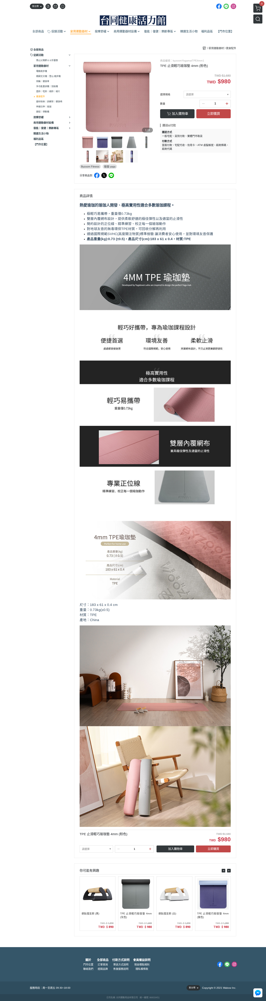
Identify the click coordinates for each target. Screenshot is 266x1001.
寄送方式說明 (120, 964)
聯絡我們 (88, 969)
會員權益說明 (142, 960)
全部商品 (103, 960)
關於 (88, 960)
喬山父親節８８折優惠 (47, 60)
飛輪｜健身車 (42, 81)
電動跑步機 (41, 71)
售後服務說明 (120, 969)
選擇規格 (165, 94)
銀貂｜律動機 (42, 111)
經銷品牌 (103, 969)
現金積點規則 (141, 964)
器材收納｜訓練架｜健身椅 (49, 101)
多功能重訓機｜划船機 (47, 86)
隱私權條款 (142, 969)
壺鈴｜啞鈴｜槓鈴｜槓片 (48, 91)
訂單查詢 (103, 964)
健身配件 (40, 96)
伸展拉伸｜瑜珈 (43, 106)
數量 (162, 103)
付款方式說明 (121, 960)
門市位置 (88, 964)
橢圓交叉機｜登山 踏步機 (48, 76)
